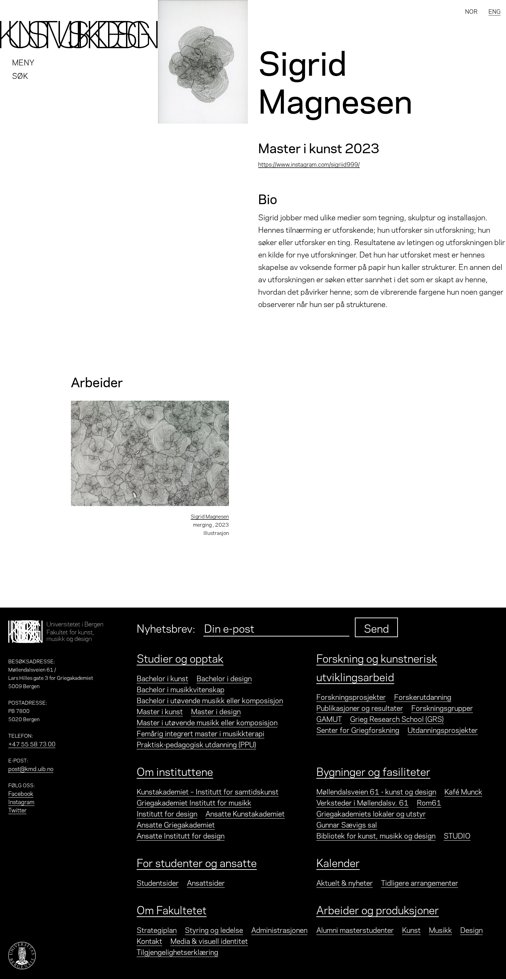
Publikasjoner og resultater (359, 707)
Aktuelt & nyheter (344, 882)
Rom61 (429, 802)
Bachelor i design (224, 678)
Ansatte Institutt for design (180, 835)
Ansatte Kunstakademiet (245, 813)
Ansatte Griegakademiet (176, 824)
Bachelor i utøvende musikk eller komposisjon (210, 700)
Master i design (216, 711)
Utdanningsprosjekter (443, 729)
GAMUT (329, 718)
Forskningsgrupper (442, 707)
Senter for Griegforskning (357, 729)
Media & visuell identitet (209, 940)
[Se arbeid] (150, 453)
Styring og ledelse (214, 929)
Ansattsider (206, 882)
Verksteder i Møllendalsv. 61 (362, 802)
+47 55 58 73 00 (31, 743)
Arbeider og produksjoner (377, 909)
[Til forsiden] (79, 35)
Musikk (440, 929)
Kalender (338, 862)
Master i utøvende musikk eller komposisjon (207, 722)
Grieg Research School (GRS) (397, 718)
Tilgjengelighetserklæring (177, 951)
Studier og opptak (180, 657)
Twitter (17, 810)
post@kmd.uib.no (30, 768)
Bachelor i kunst (162, 678)
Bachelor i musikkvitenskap (180, 689)
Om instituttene (175, 771)
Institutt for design (167, 813)
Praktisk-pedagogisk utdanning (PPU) (196, 744)
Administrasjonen (279, 929)
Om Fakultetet (172, 909)
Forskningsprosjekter (351, 696)
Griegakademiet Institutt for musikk (194, 802)
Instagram (21, 801)
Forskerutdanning (422, 696)
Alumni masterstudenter (355, 929)
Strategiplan (157, 929)
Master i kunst (160, 711)
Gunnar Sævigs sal (346, 824)
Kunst (411, 929)
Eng (494, 11)
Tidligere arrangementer (419, 882)
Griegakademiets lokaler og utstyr (371, 813)
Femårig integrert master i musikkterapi (200, 733)
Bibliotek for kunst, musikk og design (375, 835)
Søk (20, 75)
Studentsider (158, 882)
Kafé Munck (463, 791)
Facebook (20, 793)
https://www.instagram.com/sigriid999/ (309, 164)
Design (471, 929)
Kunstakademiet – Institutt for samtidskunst (207, 791)
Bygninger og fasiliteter (373, 771)
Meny (23, 61)
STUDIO (457, 835)
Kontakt (149, 940)
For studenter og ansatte (197, 862)
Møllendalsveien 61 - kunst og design (376, 791)
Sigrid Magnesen (210, 516)
